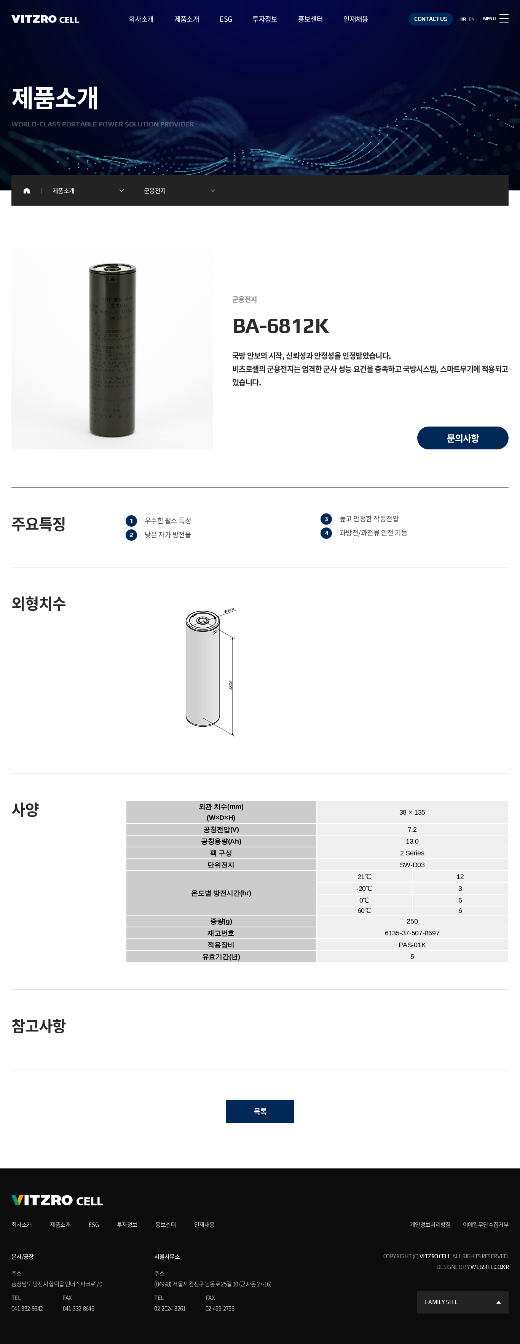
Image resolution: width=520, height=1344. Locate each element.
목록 (260, 1111)
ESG (226, 19)
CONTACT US (430, 19)
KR (463, 19)
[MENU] (504, 19)
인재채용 (355, 19)
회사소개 (141, 19)
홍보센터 (310, 19)
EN (471, 19)
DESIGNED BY (472, 1267)
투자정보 (264, 19)
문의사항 (463, 438)
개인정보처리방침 (430, 1224)
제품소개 (186, 19)
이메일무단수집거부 (486, 1224)
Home (26, 190)
